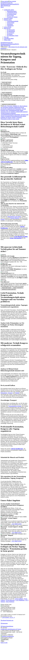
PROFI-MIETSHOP (6, 82)
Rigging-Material (14, 218)
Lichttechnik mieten (9, 9)
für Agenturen (10, 32)
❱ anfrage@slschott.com (7, 620)
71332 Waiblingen (19, 600)
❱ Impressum (4, 623)
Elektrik (3, 219)
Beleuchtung (4, 392)
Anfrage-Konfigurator (17, 448)
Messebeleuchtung (12, 11)
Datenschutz (12, 4)
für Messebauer (11, 31)
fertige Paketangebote (16, 238)
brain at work (4, 642)
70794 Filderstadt (10, 600)
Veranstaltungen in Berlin (14, 406)
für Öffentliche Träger (12, 35)
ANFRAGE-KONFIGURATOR (8, 104)
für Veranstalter (11, 30)
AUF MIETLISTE (16, 524)
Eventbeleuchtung (11, 14)
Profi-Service (7, 28)
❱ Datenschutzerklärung (7, 626)
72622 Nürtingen (10, 601)
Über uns (6, 37)
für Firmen (9, 34)
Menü (2, 7)
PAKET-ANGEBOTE (6, 92)
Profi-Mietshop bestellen (21, 236)
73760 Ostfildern (19, 598)
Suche (8, 5)
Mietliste (11, 635)
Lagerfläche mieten (9, 38)
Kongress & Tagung (12, 17)
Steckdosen (10, 24)
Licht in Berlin (7, 27)
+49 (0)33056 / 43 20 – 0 (8, 617)
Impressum (6, 4)
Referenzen (7, 2)
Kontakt (6, 639)
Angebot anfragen (8, 637)
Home (2, 2)
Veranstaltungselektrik (12, 21)
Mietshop (11, 636)
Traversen (10, 392)
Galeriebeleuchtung (12, 12)
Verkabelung (10, 25)
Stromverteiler (10, 22)
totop (2, 641)
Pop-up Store (10, 15)
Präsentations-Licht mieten (14, 216)
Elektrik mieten (8, 19)
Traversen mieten (8, 18)
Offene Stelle (7, 40)
